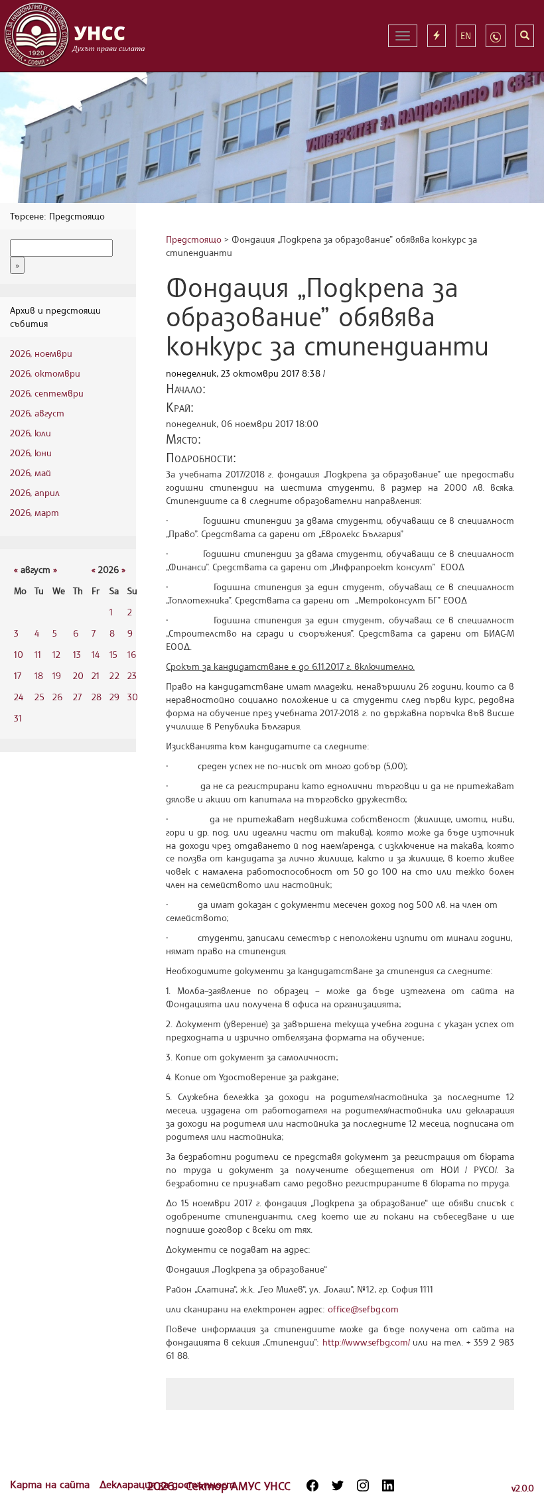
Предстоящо (194, 239)
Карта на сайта (51, 1484)
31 (18, 718)
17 (17, 675)
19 (56, 675)
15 (113, 654)
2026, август (37, 412)
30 (132, 696)
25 (39, 696)
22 (114, 675)
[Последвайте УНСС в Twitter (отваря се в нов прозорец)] (337, 1485)
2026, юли (30, 432)
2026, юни (31, 452)
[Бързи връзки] (436, 36)
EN (465, 35)
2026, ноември (41, 353)
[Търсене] (524, 36)
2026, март (34, 512)
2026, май (30, 472)
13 (77, 654)
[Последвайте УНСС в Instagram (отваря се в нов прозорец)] (363, 1485)
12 (56, 654)
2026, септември (47, 393)
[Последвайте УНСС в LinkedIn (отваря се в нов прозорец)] (388, 1485)
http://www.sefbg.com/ (366, 1342)
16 (131, 654)
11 (37, 654)
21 (96, 675)
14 (96, 654)
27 (77, 696)
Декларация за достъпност (167, 1484)
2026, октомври (45, 373)
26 (57, 696)
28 (97, 696)
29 (114, 696)
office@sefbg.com (363, 1308)
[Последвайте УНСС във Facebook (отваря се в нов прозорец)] (312, 1485)
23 (132, 675)
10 (18, 654)
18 (38, 675)
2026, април (35, 492)
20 (78, 675)
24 (18, 696)
